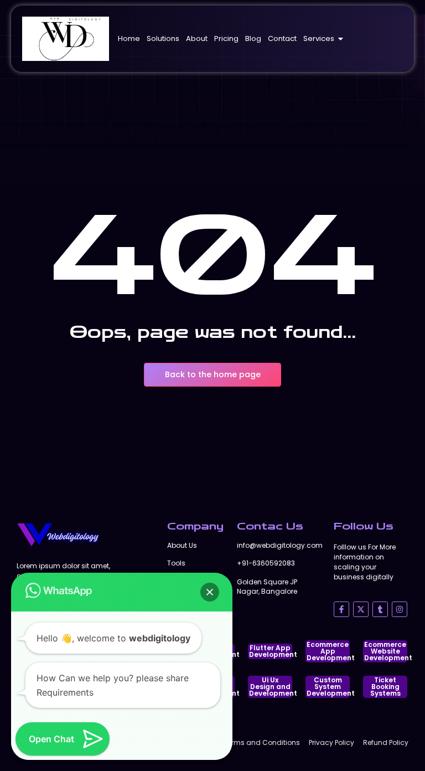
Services (318, 38)
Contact (282, 38)
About (197, 38)
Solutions (163, 38)
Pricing (226, 38)
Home (129, 38)
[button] (209, 592)
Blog (253, 38)
